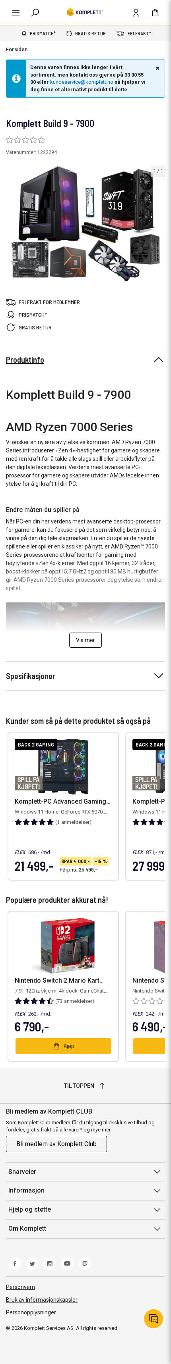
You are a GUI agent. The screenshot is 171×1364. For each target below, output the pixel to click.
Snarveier (22, 1171)
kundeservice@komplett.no (81, 82)
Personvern (20, 1287)
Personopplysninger (31, 1312)
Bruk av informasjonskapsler (42, 1300)
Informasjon (26, 1190)
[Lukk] (157, 68)
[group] (85, 223)
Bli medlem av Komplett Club (56, 1144)
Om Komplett (27, 1228)
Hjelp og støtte (29, 1209)
